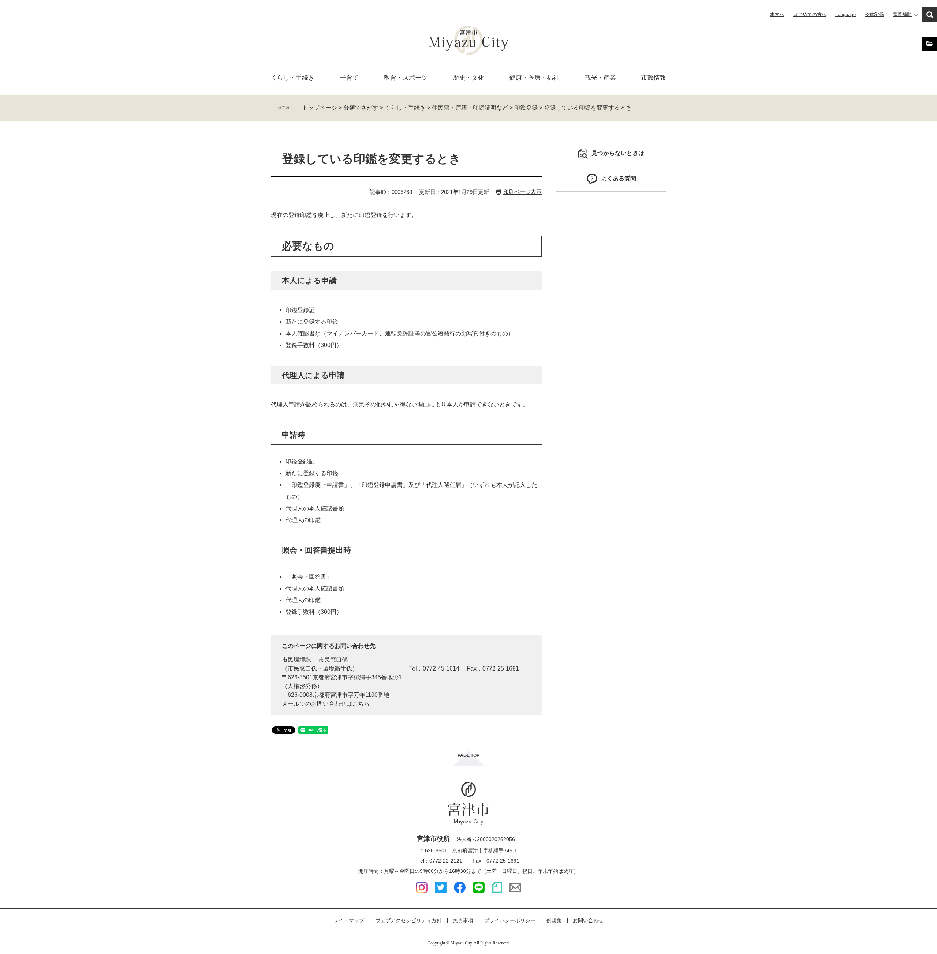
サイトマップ (348, 920)
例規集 (554, 920)
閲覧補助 (902, 14)
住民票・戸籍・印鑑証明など (470, 108)
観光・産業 (600, 77)
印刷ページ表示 (522, 192)
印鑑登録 (526, 108)
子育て (349, 77)
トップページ (319, 108)
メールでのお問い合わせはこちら (326, 704)
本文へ (777, 14)
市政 (653, 77)
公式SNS (874, 14)
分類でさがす (360, 108)
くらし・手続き (405, 108)
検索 (929, 14)
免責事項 (463, 920)
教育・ (406, 77)
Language (845, 14)
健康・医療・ (534, 77)
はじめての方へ (809, 14)
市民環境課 (296, 660)
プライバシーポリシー (509, 920)
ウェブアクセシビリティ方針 (408, 920)
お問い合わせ (588, 920)
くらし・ (292, 77)
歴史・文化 (468, 77)
